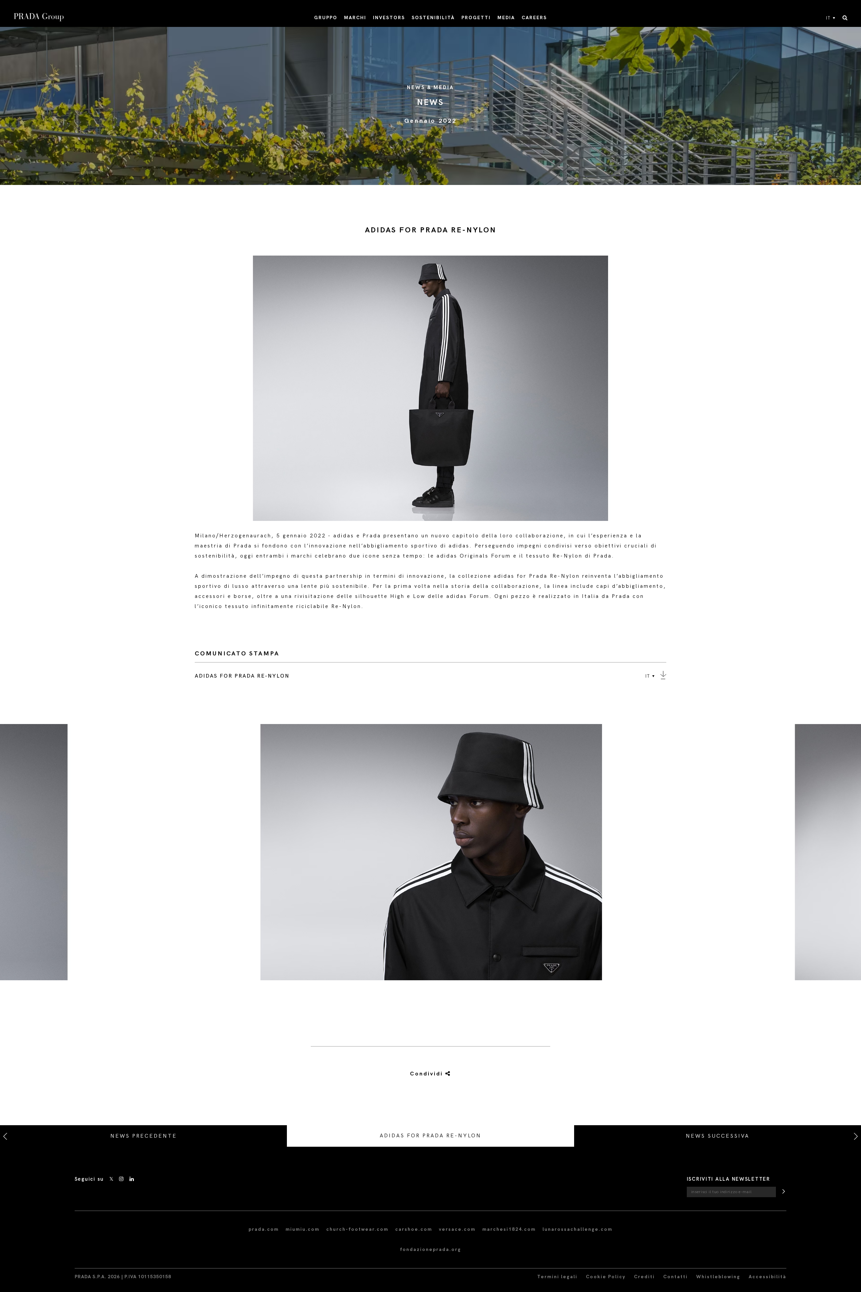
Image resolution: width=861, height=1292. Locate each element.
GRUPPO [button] (325, 18)
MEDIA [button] (506, 18)
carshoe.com (413, 1229)
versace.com (457, 1229)
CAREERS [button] (534, 18)
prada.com (264, 1229)
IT (647, 676)
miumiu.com (303, 1229)
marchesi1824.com (509, 1229)
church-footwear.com (357, 1229)
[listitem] (430, 855)
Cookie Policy (606, 1277)
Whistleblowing (718, 1277)
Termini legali (557, 1277)
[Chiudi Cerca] (845, 18)
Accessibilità (767, 1277)
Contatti (675, 1277)
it (828, 18)
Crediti (644, 1277)
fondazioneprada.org (430, 1249)
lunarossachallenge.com (577, 1229)
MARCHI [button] (355, 18)
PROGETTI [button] (476, 18)
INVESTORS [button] (389, 18)
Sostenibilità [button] (433, 18)
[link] (423, 1074)
